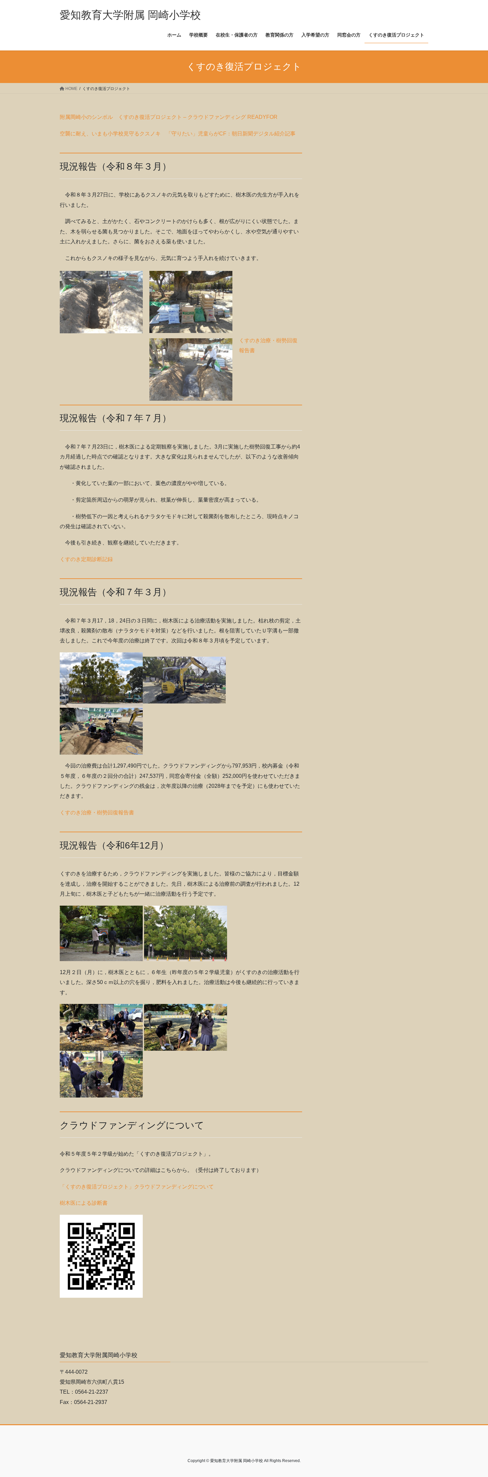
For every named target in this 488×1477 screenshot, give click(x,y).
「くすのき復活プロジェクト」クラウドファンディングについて (137, 1187)
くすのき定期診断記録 (86, 559)
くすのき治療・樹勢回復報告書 (97, 812)
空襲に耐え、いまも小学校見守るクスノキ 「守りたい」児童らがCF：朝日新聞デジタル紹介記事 (177, 133)
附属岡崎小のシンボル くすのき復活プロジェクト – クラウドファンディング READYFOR (169, 117)
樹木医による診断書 (84, 1203)
